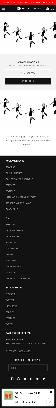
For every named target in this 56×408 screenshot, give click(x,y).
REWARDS (10, 167)
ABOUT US (11, 224)
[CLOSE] (51, 392)
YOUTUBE (10, 318)
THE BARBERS (12, 236)
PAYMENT (10, 191)
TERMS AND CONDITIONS (18, 278)
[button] (3, 8)
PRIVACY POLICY (13, 266)
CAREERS (10, 254)
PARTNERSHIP (12, 248)
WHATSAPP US (28, 72)
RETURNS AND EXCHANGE (18, 203)
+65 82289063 (23, 351)
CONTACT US (28, 81)
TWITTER (10, 300)
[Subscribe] (44, 368)
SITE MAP (10, 272)
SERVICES (10, 185)
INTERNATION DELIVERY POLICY (21, 197)
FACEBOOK (11, 294)
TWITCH (10, 324)
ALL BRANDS (12, 242)
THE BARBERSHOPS (15, 230)
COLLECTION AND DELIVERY (19, 179)
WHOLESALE (12, 260)
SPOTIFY (10, 312)
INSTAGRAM (11, 306)
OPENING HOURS (14, 173)
